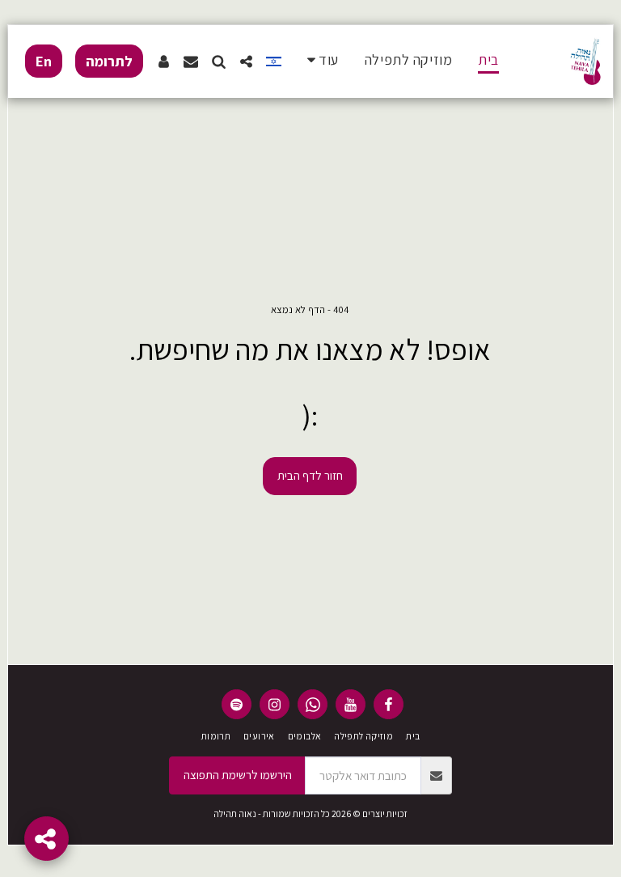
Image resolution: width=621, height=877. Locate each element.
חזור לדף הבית (310, 475)
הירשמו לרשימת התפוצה (238, 774)
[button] (246, 61)
